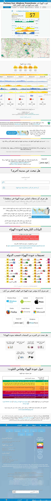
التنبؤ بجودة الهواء (5, 458)
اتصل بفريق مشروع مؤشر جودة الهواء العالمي (11, 441)
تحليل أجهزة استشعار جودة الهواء (8, 450)
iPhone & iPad (39, 298)
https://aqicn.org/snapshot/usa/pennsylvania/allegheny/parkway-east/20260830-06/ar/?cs (25, 151)
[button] (24, 44)
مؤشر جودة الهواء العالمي (28, 417)
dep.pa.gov (18, 124)
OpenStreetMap (42, 57)
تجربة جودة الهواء (5, 449)
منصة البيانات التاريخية (6, 462)
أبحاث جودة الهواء (7, 445)
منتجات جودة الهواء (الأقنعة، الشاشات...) (10, 459)
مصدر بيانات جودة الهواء (6, 456)
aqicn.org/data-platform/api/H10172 (19, 163)
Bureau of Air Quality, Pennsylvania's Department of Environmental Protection (25, 473)
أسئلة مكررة (5, 453)
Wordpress (32, 319)
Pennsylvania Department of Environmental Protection (25, 477)
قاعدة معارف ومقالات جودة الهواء (8, 447)
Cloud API (18, 319)
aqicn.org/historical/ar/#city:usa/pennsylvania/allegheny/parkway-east (26, 246)
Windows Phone (11, 298)
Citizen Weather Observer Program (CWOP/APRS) (25, 472)
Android (25, 298)
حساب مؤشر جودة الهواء (7, 457)
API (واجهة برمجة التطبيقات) (7, 461)
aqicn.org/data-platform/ (25, 248)
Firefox (12, 308)
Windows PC (39, 308)
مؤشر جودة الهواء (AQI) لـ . (25, 11)
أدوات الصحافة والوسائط (7, 442)
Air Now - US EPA (25, 474)
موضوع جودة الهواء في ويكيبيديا (20, 401)
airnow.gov (37, 124)
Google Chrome (25, 308)
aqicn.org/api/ (13, 164)
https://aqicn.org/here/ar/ (25, 145)
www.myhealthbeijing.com (26, 409)
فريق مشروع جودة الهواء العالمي (24, 418)
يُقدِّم (14, 492)
